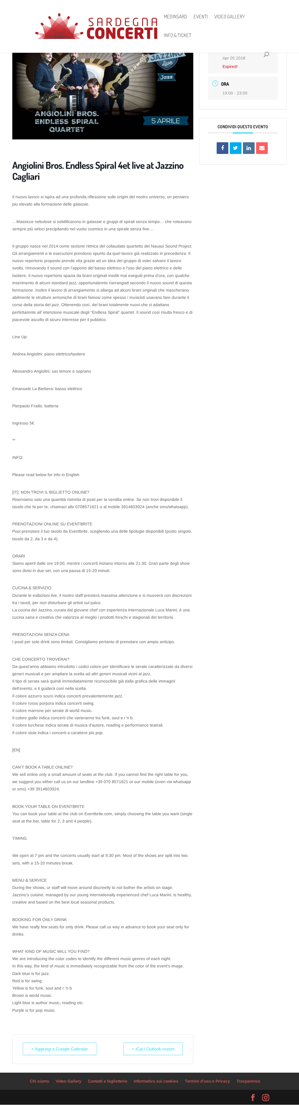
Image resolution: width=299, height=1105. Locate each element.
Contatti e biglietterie (107, 1081)
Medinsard (175, 17)
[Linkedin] (249, 148)
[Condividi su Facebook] (222, 148)
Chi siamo (39, 1081)
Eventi (201, 17)
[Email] (262, 148)
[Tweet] (235, 148)
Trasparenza (248, 1081)
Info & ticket (177, 35)
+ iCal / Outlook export (153, 1048)
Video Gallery (229, 17)
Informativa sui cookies (156, 1081)
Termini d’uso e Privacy (207, 1081)
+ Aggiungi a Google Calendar (59, 1048)
